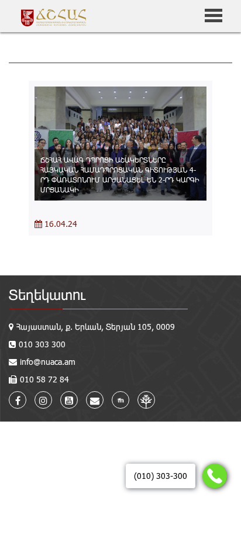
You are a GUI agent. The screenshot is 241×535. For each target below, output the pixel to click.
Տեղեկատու (47, 294)
